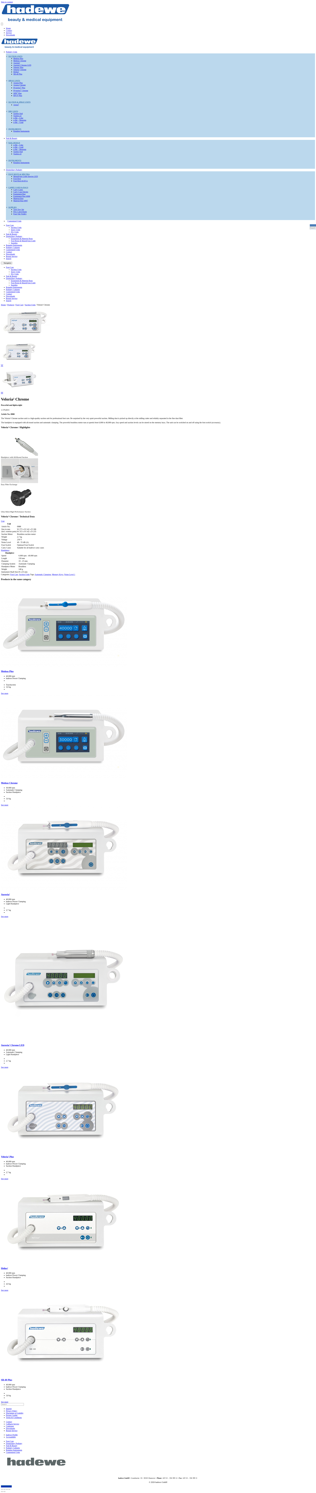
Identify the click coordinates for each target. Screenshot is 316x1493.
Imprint (9, 1409)
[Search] (312, 225)
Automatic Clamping (43, 574)
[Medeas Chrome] (64, 778)
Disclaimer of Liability (14, 1413)
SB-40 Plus (6, 1380)
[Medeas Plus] (64, 667)
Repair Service (11, 1431)
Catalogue (10, 1426)
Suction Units (30, 305)
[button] (6, 263)
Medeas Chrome (9, 783)
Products (10, 305)
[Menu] (2, 24)
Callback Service (12, 1424)
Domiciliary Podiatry (14, 1443)
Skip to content (7, 2)
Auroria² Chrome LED (12, 1045)
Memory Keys (57, 574)
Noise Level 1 (69, 574)
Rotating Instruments (14, 1450)
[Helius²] (64, 1263)
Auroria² (5, 894)
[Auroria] (158, 364)
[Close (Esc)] (2, 1489)
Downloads (10, 35)
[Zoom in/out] (9, 1489)
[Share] (4, 1489)
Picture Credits (11, 1415)
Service (9, 33)
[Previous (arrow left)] (2, 1491)
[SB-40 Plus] (64, 1375)
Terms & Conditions (14, 1418)
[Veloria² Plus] (64, 1152)
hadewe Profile (12, 1435)
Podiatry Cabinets (13, 1448)
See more (4, 693)
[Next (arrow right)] (4, 1491)
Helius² (4, 1268)
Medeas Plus (7, 671)
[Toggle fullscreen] (7, 1489)
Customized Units (13, 1452)
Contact (9, 30)
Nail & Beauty (11, 1446)
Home (8, 28)
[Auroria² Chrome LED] (62, 1040)
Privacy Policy (11, 1411)
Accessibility (11, 1437)
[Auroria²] (64, 890)
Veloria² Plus (7, 1156)
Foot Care (19, 305)
